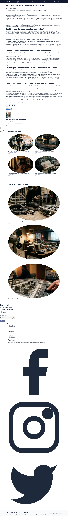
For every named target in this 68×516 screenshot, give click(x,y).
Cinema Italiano (35, 1)
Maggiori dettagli (45, 514)
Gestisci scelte (59, 513)
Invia (1, 131)
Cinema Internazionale (42, 1)
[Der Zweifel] (11, 2)
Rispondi (2, 320)
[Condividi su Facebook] (7, 105)
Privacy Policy (11, 336)
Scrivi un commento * (3, 315)
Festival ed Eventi (9, 8)
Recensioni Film (50, 1)
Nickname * (2, 311)
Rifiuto (55, 513)
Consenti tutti (51, 513)
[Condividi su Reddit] (12, 105)
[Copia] (10, 105)
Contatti (55, 1)
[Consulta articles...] (18, 2)
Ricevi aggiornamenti (19, 123)
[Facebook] (34, 399)
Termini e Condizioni (12, 337)
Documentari (11, 325)
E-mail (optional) (3, 312)
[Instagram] (34, 455)
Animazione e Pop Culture (13, 329)
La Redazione (11, 335)
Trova (60, 2)
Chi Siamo (10, 334)
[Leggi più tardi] (15, 105)
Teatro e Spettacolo (12, 326)
